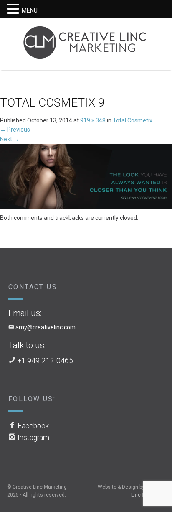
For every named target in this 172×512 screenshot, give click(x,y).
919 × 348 (93, 120)
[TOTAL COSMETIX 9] (86, 178)
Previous (15, 129)
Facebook (33, 426)
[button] (14, 9)
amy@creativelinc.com (45, 327)
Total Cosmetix (132, 120)
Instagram (33, 437)
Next (9, 139)
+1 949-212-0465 (45, 361)
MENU (30, 10)
